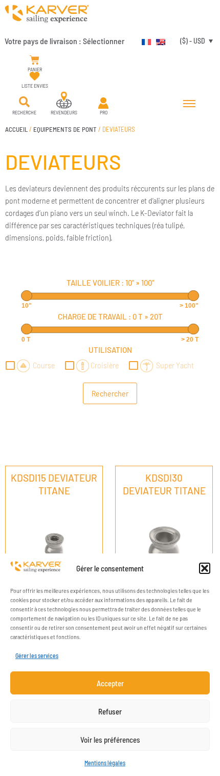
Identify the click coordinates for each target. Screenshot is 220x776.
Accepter (110, 683)
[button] (205, 568)
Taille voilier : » (110, 282)
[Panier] (34, 60)
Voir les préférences (110, 739)
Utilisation (110, 349)
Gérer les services (36, 655)
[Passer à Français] (144, 40)
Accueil (16, 129)
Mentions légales (104, 762)
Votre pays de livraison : (64, 41)
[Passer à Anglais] (158, 40)
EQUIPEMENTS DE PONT (65, 129)
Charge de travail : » (110, 316)
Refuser (110, 711)
